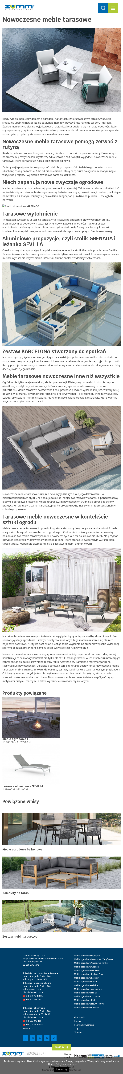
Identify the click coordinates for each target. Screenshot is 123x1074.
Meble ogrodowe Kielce (85, 1000)
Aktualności (79, 1017)
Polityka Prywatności (84, 1024)
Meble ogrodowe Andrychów (88, 989)
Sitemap (78, 1032)
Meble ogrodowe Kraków (86, 977)
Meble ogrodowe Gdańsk (86, 966)
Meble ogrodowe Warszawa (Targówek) (93, 959)
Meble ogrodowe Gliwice (86, 985)
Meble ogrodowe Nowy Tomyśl (89, 1003)
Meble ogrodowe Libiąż (85, 992)
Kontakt (78, 1021)
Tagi (76, 1028)
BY (30, 1028)
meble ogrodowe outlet (85, 981)
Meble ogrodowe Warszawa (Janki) (91, 962)
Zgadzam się (61, 1069)
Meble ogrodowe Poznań (86, 1007)
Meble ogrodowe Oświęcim (87, 955)
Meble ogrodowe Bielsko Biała (88, 974)
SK (27, 1028)
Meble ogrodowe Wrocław (86, 970)
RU (24, 1028)
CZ (33, 1028)
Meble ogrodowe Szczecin (87, 996)
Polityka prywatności (66, 1064)
